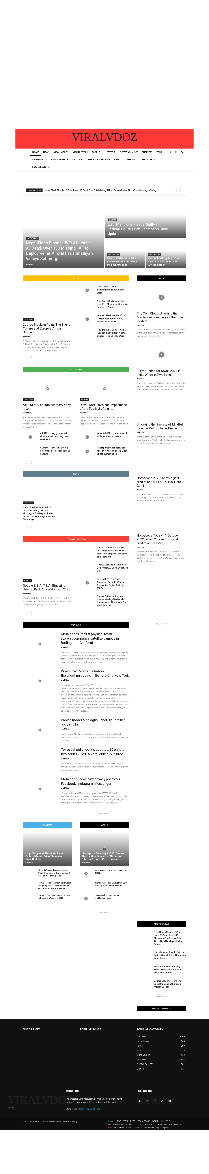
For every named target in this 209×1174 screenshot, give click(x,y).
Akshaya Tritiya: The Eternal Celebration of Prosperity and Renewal (55, 451)
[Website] (176, 152)
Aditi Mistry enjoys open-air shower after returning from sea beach (54, 436)
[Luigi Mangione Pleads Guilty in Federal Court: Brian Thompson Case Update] (145, 218)
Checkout (132, 159)
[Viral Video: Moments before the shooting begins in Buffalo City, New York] (40, 681)
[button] (182, 152)
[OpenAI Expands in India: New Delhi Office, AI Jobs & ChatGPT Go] (87, 568)
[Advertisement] (92, 21)
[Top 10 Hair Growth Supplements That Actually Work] (87, 290)
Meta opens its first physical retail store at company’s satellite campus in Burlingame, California (90, 638)
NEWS (46, 152)
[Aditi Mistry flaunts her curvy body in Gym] (47, 388)
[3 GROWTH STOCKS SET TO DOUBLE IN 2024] (86, 873)
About (118, 159)
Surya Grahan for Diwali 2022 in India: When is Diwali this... (159, 373)
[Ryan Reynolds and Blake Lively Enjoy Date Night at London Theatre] (86, 886)
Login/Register (41, 166)
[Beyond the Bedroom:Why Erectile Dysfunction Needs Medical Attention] (125, 253)
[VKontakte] (170, 1101)
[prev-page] (25, 357)
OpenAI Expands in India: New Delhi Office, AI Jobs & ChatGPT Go (112, 567)
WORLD (96, 152)
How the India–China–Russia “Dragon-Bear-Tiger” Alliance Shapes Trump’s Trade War (112, 333)
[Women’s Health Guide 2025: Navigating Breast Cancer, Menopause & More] (87, 319)
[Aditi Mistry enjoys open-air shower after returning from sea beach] (30, 437)
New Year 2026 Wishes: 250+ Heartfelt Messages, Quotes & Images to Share (112, 304)
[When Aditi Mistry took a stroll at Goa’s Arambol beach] (87, 437)
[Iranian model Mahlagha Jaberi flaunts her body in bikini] (40, 730)
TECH (159, 152)
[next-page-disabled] (30, 527)
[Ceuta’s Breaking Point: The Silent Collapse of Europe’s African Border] (166, 253)
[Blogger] (140, 1101)
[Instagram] (162, 1101)
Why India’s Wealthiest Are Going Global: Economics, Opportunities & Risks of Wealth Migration (54, 873)
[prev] (176, 190)
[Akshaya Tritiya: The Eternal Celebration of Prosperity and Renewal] (30, 451)
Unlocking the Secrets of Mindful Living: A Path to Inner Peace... (160, 426)
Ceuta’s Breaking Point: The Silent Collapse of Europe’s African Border (46, 328)
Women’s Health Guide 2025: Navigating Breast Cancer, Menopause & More (111, 318)
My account (149, 159)
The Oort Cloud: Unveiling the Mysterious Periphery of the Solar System (160, 317)
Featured (77, 159)
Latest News (32, 238)
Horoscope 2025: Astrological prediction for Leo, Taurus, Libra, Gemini (159, 482)
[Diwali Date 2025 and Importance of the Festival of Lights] (104, 388)
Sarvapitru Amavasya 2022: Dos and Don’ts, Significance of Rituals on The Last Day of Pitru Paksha (103, 856)
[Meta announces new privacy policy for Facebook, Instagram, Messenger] (40, 789)
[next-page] (30, 357)
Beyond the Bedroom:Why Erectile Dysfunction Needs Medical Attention (167, 969)
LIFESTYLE (109, 152)
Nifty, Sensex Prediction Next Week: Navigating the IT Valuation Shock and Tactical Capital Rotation (54, 885)
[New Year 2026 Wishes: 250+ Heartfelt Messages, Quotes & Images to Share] (87, 305)
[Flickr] (155, 1101)
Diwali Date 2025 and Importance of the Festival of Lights (103, 407)
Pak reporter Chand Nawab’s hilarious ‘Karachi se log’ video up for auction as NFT (112, 451)
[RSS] (170, 152)
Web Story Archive (99, 159)
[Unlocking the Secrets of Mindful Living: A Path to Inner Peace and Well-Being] (161, 408)
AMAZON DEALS (59, 159)
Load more (160, 996)
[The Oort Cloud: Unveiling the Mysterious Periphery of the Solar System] (161, 297)
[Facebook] (147, 1101)
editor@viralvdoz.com (89, 1108)
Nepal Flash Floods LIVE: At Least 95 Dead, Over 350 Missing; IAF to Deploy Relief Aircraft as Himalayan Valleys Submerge (39, 513)
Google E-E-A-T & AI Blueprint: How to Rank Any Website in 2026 (46, 587)
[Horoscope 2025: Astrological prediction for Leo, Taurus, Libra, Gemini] (161, 462)
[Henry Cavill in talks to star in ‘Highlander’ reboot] (86, 898)
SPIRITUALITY (39, 159)
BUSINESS (147, 152)
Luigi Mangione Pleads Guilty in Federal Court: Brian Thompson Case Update (44, 856)
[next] (181, 190)
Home (35, 152)
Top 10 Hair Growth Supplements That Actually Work (110, 289)
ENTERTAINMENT (128, 152)
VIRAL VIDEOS (61, 152)
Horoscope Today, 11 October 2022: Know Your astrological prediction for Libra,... (158, 539)
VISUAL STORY (80, 152)
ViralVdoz (27, 336)
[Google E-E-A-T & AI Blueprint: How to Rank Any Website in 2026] (47, 564)
